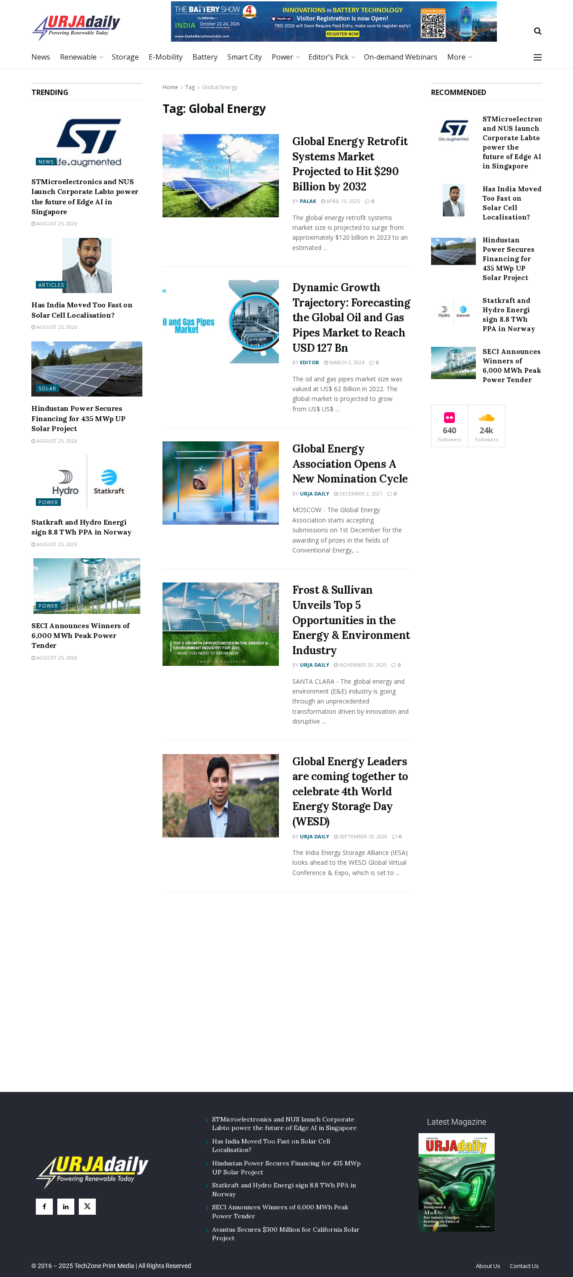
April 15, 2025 (342, 201)
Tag (190, 87)
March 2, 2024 (346, 362)
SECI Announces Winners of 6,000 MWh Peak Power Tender (80, 635)
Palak (308, 201)
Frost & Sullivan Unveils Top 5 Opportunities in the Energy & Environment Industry (351, 620)
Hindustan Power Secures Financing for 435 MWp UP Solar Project (78, 418)
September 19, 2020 (362, 836)
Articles (51, 284)
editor (309, 362)
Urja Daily (314, 493)
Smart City (244, 57)
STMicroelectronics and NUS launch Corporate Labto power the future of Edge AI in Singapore (284, 1123)
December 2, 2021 (360, 493)
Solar (47, 388)
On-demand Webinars (400, 57)
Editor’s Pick (328, 57)
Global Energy (219, 87)
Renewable (78, 57)
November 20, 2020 (362, 664)
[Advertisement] (286, 1002)
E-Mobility (166, 57)
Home (170, 87)
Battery (205, 57)
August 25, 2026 (56, 223)
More (456, 57)
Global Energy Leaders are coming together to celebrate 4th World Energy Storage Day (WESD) (350, 791)
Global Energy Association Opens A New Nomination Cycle (350, 464)
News (40, 57)
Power (282, 57)
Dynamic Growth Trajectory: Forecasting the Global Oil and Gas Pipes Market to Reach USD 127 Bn (351, 317)
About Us (488, 1266)
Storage (125, 57)
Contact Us (524, 1266)
